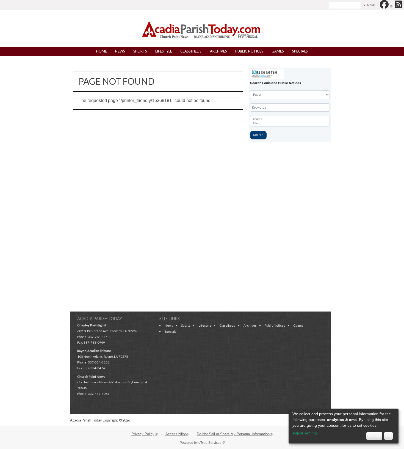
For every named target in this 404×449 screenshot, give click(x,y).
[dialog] (344, 426)
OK (388, 436)
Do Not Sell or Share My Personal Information (236, 434)
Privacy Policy (146, 434)
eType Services (211, 443)
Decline (374, 436)
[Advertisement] (202, 232)
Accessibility (178, 434)
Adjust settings (305, 433)
